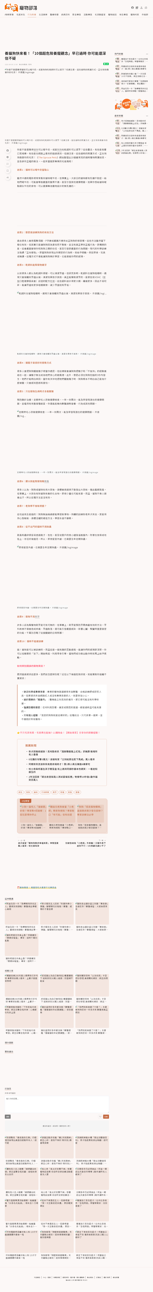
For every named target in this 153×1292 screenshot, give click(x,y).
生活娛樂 (43, 14)
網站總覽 (116, 1277)
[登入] (141, 7)
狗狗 (28, 792)
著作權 (72, 1277)
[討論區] (7, 164)
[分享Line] (7, 157)
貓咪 (36, 792)
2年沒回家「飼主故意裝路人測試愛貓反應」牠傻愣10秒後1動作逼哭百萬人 (63, 778)
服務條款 (66, 1277)
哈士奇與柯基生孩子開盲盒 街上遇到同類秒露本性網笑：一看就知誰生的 (63, 770)
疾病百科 (65, 14)
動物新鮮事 (8, 14)
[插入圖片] (100, 1117)
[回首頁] (21, 8)
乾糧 (62, 792)
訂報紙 (98, 1277)
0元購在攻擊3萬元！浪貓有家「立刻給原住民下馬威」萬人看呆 (62, 759)
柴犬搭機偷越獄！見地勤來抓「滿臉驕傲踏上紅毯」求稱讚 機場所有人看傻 (63, 753)
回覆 (106, 1117)
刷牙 (55, 792)
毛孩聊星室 (100, 14)
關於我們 (107, 1277)
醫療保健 (54, 14)
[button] (132, 7)
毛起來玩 (20, 14)
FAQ (44, 1277)
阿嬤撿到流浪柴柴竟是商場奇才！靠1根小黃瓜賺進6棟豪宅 (59, 764)
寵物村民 (135, 14)
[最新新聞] (147, 115)
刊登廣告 (37, 1277)
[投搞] (137, 7)
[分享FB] (7, 150)
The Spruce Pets (47, 157)
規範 (7, 1117)
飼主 (20, 792)
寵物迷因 (112, 14)
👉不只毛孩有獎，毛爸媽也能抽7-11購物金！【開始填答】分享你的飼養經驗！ (58, 732)
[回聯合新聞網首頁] (11, 8)
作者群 (145, 14)
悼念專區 (123, 14)
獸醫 (78, 792)
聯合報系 (90, 1277)
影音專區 (76, 14)
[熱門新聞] (147, 54)
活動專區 (88, 14)
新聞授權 (57, 1277)
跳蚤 (70, 792)
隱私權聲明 (80, 1277)
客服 (49, 1277)
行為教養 (32, 14)
